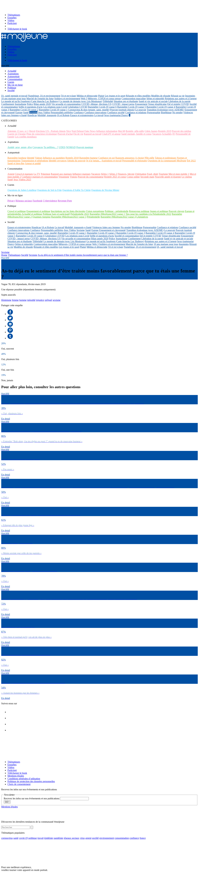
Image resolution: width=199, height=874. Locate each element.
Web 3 (84, 98)
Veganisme (63, 176)
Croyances (37, 147)
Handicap (32, 115)
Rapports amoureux (125, 158)
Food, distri (152, 174)
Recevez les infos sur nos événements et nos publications (32, 798)
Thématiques (13, 15)
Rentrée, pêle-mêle (135, 131)
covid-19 (23, 838)
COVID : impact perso (123, 104)
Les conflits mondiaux (26, 136)
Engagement (141, 104)
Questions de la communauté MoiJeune (167, 160)
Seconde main (147, 176)
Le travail (99, 115)
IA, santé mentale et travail (14, 95)
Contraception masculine (134, 98)
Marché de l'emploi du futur (40, 98)
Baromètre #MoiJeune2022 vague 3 (68, 217)
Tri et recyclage (68, 95)
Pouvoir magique (84, 147)
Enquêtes (11, 17)
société (95, 838)
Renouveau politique (139, 211)
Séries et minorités (155, 98)
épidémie (48, 838)
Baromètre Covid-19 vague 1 (53, 109)
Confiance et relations (135, 112)
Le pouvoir (140, 109)
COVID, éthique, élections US (96, 104)
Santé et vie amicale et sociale (153, 101)
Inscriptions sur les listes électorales (68, 211)
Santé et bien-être (15, 163)
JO (173, 134)
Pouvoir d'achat (65, 134)
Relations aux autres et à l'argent (181, 98)
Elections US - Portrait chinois (51, 131)
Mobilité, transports (46, 115)
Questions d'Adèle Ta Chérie (76, 190)
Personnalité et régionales (134, 160)
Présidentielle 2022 (79, 214)
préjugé (48, 300)
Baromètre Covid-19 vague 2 (24, 109)
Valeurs (38, 158)
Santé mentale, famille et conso (136, 134)
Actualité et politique (32, 214)
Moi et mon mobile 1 (179, 174)
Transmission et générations (34, 160)
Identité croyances (58, 160)
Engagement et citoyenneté (112, 230)
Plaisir (101, 95)
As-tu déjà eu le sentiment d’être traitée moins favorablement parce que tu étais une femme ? (83, 255)
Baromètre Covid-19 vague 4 (160, 107)
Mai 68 (121, 131)
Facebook (37, 200)
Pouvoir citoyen (176, 211)
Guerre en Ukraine (16, 134)
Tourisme (163, 174)
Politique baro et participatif (56, 214)
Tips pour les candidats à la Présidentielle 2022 (148, 214)
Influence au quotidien (54, 158)
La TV (37, 174)
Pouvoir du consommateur (91, 176)
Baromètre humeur (88, 158)
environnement (106, 838)
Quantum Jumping (41, 217)
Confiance (79, 112)
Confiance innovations (95, 112)
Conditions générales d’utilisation (23, 778)
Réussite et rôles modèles (138, 95)
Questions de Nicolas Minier (105, 190)
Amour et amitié (33, 163)
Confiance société (116, 112)
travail (40, 838)
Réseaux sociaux (24, 200)
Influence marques (81, 174)
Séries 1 (105, 174)
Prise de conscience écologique (41, 134)
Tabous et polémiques (165, 158)
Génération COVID (77, 107)
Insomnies (190, 95)
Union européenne (95, 211)
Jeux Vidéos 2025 (22, 179)
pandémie (58, 838)
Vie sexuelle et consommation (66, 104)
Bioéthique (166, 112)
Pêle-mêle (149, 158)
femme (15, 300)
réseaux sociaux (71, 838)
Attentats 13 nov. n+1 (18, 131)
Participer (12, 23)
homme (23, 300)
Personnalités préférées (62, 112)
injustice (40, 300)
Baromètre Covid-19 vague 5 (131, 107)
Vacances (156, 134)
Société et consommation (127, 235)
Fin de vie (78, 134)
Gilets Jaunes (151, 131)
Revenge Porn (65, 200)
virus (82, 838)
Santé (26, 112)
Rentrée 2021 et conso (115, 176)
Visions (73, 176)
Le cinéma (187, 176)
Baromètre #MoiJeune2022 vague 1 (107, 214)
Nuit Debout (78, 131)
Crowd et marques (24, 174)
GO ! (7, 802)
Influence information (106, 131)
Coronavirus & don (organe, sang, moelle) (88, 109)
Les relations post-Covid (55, 107)
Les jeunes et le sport (115, 95)
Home (4, 255)
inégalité (31, 300)
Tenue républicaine (157, 104)
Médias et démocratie (87, 95)
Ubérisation (140, 174)
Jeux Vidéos (44, 112)
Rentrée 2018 (72, 158)
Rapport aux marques (61, 174)
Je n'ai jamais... (93, 160)
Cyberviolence (50, 200)
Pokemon (45, 174)
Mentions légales (15, 775)
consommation (122, 838)
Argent (10, 174)
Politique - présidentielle (116, 211)
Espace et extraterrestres (82, 115)
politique (32, 838)
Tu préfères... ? (51, 147)
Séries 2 (113, 174)
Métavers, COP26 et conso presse (104, 98)
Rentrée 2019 (164, 131)
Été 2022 (191, 160)
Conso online (133, 176)
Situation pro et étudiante (126, 101)
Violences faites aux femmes (106, 227)
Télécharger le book (17, 28)
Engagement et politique (38, 211)
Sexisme (33, 112)
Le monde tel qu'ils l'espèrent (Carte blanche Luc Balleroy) (30, 101)
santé (15, 838)
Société (24, 255)
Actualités (167, 134)
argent (88, 838)
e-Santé (23, 115)
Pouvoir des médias (181, 131)
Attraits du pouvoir (76, 160)
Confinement (7, 104)
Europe (19, 112)
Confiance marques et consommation (40, 176)
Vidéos (10, 20)
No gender (177, 112)
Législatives (142, 217)
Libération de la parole (179, 101)
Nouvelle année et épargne (168, 176)
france (143, 838)
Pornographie (153, 112)
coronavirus (7, 838)
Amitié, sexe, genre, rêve (19, 147)
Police (30, 104)
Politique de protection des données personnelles (31, 781)
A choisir (139, 158)
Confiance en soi (106, 158)
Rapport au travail (92, 134)
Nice (68, 131)
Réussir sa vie (178, 95)
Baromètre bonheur (16, 158)
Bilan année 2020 (42, 104)
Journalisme (20, 104)
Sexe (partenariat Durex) (116, 115)
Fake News (90, 131)
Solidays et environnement (67, 98)
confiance (134, 838)
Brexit (32, 131)
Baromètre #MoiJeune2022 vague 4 (118, 217)
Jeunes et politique (159, 211)
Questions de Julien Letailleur (22, 190)
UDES (62, 147)
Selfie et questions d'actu (31, 107)
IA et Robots (63, 115)
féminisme (6, 300)
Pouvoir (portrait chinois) (122, 109)
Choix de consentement (18, 784)
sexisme (56, 300)
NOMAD (71, 147)
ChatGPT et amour (111, 134)
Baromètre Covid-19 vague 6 (102, 107)
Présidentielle (93, 217)
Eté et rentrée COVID (178, 104)
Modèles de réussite (160, 95)
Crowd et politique (16, 211)
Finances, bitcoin (126, 174)
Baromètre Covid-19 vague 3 (130, 233)
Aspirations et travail (111, 160)
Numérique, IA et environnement (44, 95)
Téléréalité (108, 101)
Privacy (11, 200)
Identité (30, 158)
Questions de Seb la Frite (49, 190)
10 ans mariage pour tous (13, 98)
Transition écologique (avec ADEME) (165, 109)
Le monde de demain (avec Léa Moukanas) (81, 101)
